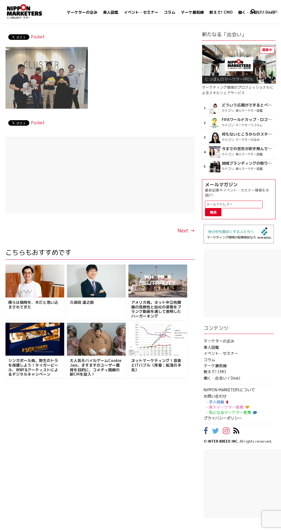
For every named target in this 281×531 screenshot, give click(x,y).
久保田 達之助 (82, 302)
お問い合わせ (215, 396)
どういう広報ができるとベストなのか (248, 105)
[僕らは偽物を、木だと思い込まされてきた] (34, 281)
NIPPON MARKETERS (30, 11)
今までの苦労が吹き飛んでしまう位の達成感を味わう (248, 149)
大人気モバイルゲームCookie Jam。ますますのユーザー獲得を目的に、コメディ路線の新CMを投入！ (95, 367)
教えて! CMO (221, 12)
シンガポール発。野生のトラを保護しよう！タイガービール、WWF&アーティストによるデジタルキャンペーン (33, 367)
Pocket (38, 37)
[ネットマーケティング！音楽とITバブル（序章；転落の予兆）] (157, 339)
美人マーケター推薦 (226, 407)
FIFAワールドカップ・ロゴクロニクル (248, 120)
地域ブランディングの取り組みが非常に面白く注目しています (248, 163)
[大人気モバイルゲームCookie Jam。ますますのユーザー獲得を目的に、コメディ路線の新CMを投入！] (96, 339)
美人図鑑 (110, 12)
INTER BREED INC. (223, 441)
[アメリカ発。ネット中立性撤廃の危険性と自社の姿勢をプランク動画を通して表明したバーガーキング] (157, 281)
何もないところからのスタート (248, 134)
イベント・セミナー (141, 12)
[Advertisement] (100, 174)
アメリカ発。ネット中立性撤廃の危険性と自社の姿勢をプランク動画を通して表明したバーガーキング (156, 309)
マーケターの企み (82, 12)
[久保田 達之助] (96, 281)
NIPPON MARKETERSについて (229, 389)
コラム (169, 12)
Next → (186, 230)
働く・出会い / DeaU (222, 378)
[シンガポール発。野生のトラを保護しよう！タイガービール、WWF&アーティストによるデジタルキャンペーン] (34, 339)
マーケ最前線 (192, 12)
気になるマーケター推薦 (230, 412)
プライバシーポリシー (223, 418)
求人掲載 (216, 401)
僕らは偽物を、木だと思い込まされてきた (33, 305)
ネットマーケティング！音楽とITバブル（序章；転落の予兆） (156, 365)
